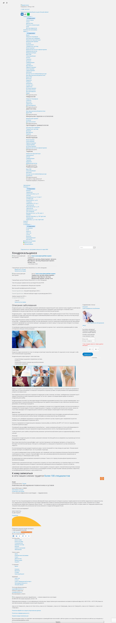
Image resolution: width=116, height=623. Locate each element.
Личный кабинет (44, 12)
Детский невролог (31, 91)
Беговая (34, 196)
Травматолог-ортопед (32, 46)
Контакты (29, 239)
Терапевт (28, 64)
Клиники (25, 187)
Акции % (25, 221)
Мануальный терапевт (32, 41)
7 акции (24, 483)
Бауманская (32, 193)
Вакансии (28, 236)
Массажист (29, 72)
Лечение (97, 308)
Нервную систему (19, 544)
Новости (28, 231)
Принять (58, 622)
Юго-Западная (34, 212)
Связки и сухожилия (20, 548)
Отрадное (32, 202)
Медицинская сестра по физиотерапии (36, 49)
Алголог (28, 57)
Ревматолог (33, 40)
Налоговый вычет (31, 238)
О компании (26, 224)
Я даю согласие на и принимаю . (92, 357)
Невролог (32, 36)
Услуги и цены (27, 16)
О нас (27, 229)
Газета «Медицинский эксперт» (23, 581)
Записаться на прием (26, 12)
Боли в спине (18, 540)
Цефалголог (29, 86)
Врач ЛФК (28, 54)
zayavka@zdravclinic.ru (17, 589)
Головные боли (19, 543)
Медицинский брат (31, 53)
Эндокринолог (30, 44)
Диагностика (29, 23)
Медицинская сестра (31, 51)
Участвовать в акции (17, 489)
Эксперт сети (29, 85)
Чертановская (32, 205)
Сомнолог (28, 59)
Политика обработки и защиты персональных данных (26, 610)
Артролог (28, 61)
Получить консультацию (32, 25)
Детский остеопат (31, 90)
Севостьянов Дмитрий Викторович (41, 256)
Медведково (35, 218)
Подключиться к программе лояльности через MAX (34, 249)
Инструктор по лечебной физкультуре (36, 73)
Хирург (28, 93)
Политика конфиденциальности (20, 613)
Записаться (87, 354)
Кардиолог (29, 80)
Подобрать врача (32, 183)
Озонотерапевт (30, 69)
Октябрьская (32, 199)
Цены (27, 26)
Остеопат (28, 43)
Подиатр (28, 82)
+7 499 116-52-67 (25, 9)
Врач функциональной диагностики (35, 75)
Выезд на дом (18, 560)
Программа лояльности (21, 583)
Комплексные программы (30, 30)
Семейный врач (30, 62)
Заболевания (26, 185)
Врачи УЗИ (29, 77)
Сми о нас (28, 233)
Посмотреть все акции (18, 491)
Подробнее (15, 515)
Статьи (28, 234)
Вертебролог (29, 65)
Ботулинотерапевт (31, 88)
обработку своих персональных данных (90, 357)
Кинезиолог (29, 83)
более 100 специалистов (57, 475)
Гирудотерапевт (30, 70)
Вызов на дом (36, 12)
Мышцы (17, 546)
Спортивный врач (31, 56)
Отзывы (25, 223)
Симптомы (85, 308)
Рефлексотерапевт (31, 67)
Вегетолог (29, 78)
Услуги (28, 21)
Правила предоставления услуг (20, 616)
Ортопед (33, 38)
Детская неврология (31, 28)
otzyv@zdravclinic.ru (17, 592)
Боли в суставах (19, 541)
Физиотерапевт (30, 48)
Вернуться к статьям (20, 269)
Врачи (25, 31)
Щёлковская (31, 209)
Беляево (36, 215)
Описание (85, 307)
